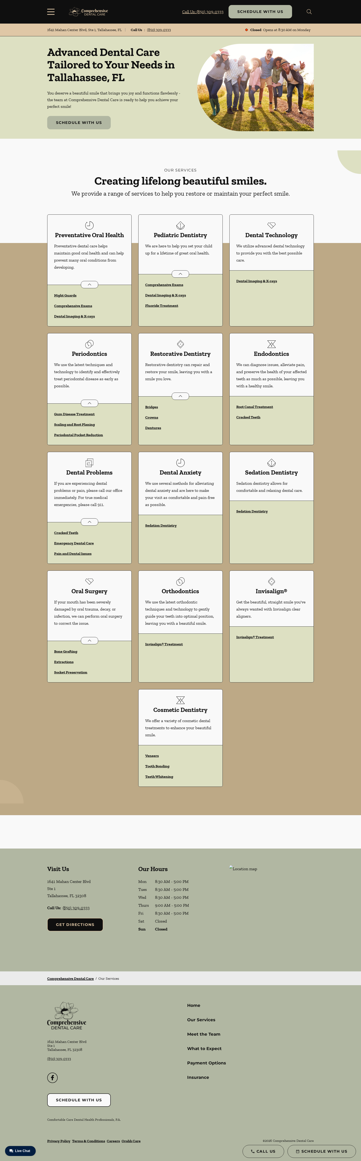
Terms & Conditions (88, 1141)
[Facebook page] (52, 1078)
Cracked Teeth (248, 417)
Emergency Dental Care (74, 543)
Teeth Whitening (159, 776)
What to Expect (204, 1048)
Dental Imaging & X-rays (74, 316)
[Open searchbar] (309, 11)
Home (193, 1005)
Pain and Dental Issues (73, 553)
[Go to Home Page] (88, 11)
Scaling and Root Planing (74, 424)
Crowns (151, 417)
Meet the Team (203, 1034)
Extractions (64, 662)
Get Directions (75, 924)
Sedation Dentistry (161, 525)
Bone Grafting (65, 651)
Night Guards (65, 295)
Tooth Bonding (157, 766)
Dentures (153, 428)
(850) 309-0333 (159, 30)
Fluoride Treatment (161, 305)
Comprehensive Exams (73, 305)
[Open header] (51, 11)
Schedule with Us (260, 11)
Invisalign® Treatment (164, 644)
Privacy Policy (58, 1141)
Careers (113, 1141)
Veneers (152, 755)
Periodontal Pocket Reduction (78, 435)
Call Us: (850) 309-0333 (203, 11)
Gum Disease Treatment (74, 414)
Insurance (198, 1077)
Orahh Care (131, 1141)
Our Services (201, 1019)
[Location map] (271, 910)
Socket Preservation (70, 672)
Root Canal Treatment (254, 406)
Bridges (151, 407)
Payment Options (206, 1062)
